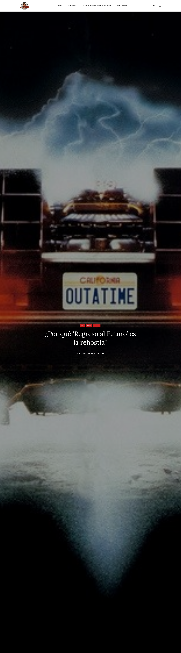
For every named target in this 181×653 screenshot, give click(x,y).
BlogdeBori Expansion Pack (97, 5)
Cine (89, 325)
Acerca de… (72, 5)
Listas (96, 325)
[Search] (154, 5)
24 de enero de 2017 (93, 353)
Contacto (122, 5)
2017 (82, 325)
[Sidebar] (160, 5)
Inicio (59, 5)
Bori (78, 353)
